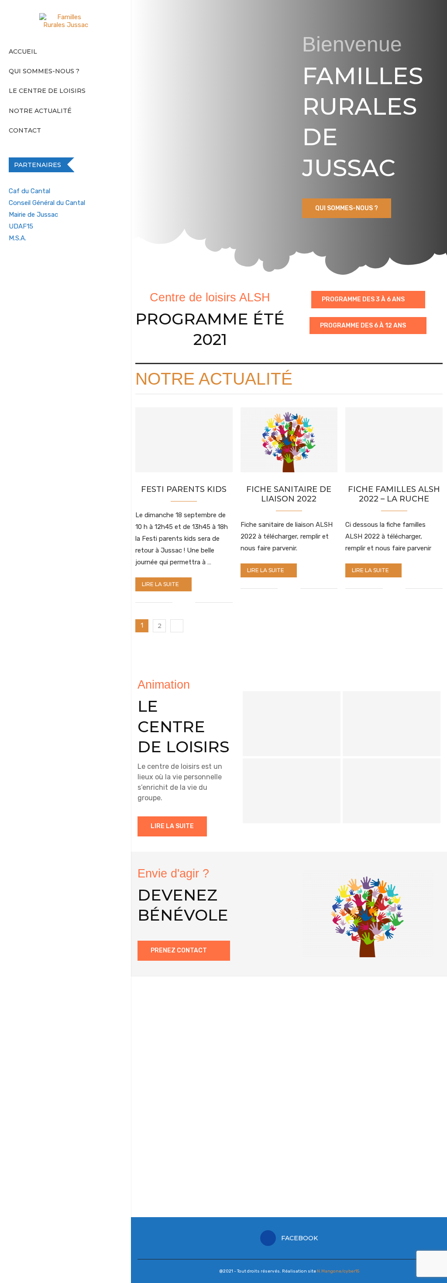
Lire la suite (160, 584)
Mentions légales (163, 1185)
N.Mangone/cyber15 (338, 1271)
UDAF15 (21, 226)
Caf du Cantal (29, 191)
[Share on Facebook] (179, 602)
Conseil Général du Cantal (47, 203)
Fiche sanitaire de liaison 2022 (288, 494)
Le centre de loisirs (47, 91)
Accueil (23, 51)
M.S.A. (17, 238)
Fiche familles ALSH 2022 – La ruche (394, 494)
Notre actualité (40, 111)
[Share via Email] (188, 602)
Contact (25, 130)
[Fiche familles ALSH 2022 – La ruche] (394, 439)
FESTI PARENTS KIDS (184, 489)
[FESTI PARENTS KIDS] (184, 439)
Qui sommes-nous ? (44, 71)
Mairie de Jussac (33, 214)
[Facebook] (9, 266)
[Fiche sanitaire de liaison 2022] (289, 439)
